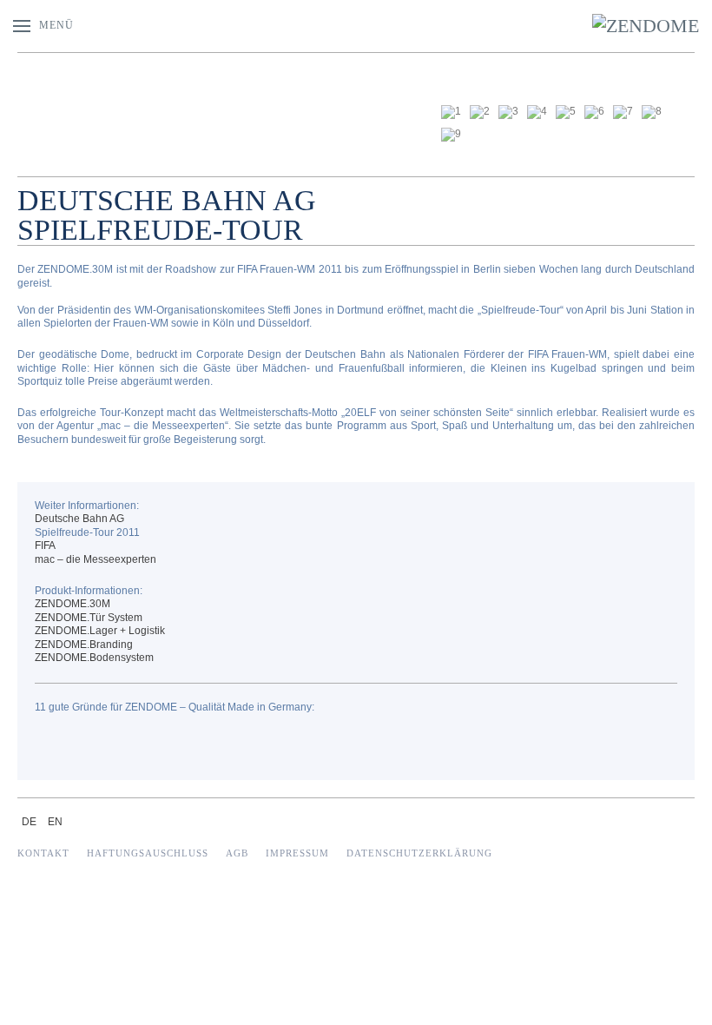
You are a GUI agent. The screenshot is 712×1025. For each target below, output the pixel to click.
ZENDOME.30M (72, 604)
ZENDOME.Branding (84, 644)
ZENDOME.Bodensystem (94, 657)
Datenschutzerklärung (419, 853)
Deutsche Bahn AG (79, 518)
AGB (237, 853)
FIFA (45, 545)
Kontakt (43, 853)
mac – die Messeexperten (95, 559)
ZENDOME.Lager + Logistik (100, 631)
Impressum (297, 853)
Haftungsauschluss (147, 853)
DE (30, 822)
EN (55, 822)
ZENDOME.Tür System (88, 618)
